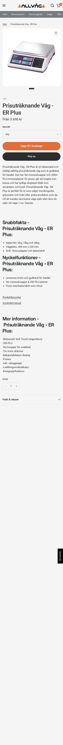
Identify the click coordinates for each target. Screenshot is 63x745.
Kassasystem (18, 14)
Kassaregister (36, 14)
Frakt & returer (11, 399)
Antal (5, 379)
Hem (5, 14)
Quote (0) (60, 556)
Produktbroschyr (12, 297)
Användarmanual (12, 303)
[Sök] (52, 5)
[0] (57, 5)
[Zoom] (55, 32)
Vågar (50, 14)
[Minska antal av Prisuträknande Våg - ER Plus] (5, 386)
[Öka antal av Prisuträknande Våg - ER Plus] (16, 386)
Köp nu (31, 156)
